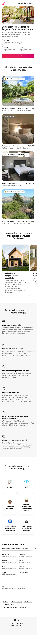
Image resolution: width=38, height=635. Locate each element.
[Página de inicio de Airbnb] (3, 3)
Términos (22, 625)
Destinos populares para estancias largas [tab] (15, 548)
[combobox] (18, 43)
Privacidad (14, 625)
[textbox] (10, 50)
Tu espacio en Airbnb (25, 3)
